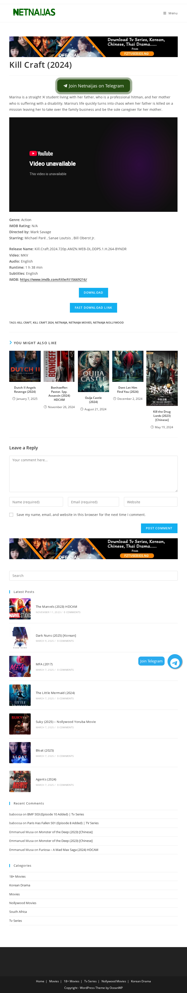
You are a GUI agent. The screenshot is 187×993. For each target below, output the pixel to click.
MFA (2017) (44, 664)
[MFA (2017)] (19, 666)
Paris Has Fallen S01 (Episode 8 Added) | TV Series (63, 823)
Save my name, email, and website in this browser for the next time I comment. (81, 514)
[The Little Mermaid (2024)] (19, 695)
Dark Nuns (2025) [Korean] (56, 635)
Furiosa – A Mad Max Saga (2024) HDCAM (68, 849)
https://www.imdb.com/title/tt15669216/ (53, 279)
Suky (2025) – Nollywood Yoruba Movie (66, 721)
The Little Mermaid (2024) (55, 693)
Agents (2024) (46, 779)
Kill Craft (24, 322)
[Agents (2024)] (19, 781)
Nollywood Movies (22, 903)
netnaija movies (80, 322)
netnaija (61, 322)
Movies (14, 894)
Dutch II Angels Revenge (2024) (25, 389)
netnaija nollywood (108, 322)
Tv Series (15, 920)
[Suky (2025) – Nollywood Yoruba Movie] (19, 724)
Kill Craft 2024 (43, 322)
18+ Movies (17, 876)
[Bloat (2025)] (19, 752)
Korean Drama (19, 885)
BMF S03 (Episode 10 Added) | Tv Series (55, 814)
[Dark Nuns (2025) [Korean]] (19, 637)
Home (40, 981)
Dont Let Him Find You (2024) (128, 389)
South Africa (18, 911)
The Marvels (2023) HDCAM (56, 606)
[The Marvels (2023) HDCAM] (19, 608)
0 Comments (72, 612)
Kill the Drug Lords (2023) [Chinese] (162, 416)
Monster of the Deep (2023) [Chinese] (66, 832)
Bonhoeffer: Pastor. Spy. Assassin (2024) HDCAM (59, 393)
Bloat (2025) (45, 750)
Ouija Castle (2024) (93, 400)
